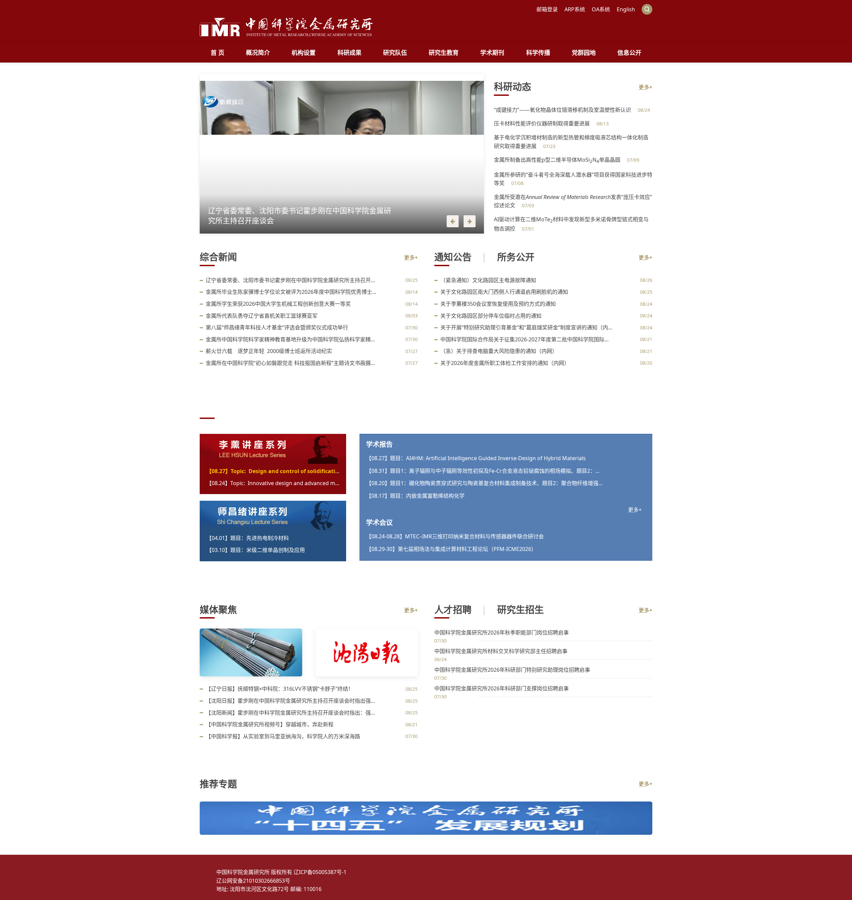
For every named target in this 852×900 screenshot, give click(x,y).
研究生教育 (444, 53)
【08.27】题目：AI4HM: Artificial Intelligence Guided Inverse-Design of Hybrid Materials (476, 458)
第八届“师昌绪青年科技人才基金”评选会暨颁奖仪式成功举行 (277, 327)
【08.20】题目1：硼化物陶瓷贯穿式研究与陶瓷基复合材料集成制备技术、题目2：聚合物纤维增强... (484, 483)
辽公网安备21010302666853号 (328, 880)
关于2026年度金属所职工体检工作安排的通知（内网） (504, 363)
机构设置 (304, 53)
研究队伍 (395, 53)
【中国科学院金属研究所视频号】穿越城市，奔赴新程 (269, 724)
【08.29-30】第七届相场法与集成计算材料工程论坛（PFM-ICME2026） (451, 549)
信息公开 (629, 53)
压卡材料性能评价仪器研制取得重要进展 (542, 123)
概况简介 (258, 53)
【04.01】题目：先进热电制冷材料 (247, 538)
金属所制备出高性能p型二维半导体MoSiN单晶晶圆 (558, 159)
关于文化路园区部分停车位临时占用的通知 (490, 315)
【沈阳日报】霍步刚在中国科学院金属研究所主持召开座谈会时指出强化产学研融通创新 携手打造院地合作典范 (292, 700)
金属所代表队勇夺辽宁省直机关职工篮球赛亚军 (262, 315)
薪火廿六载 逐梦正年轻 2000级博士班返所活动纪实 (269, 351)
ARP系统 (574, 9)
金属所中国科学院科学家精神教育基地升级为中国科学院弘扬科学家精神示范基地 (292, 339)
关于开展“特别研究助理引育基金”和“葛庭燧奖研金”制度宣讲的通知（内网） (526, 327)
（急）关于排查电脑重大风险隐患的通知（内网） (498, 351)
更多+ (645, 87)
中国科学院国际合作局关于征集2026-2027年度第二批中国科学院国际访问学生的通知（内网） (526, 339)
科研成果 (349, 53)
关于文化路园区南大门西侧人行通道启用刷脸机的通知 (504, 291)
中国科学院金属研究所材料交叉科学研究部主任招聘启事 (500, 651)
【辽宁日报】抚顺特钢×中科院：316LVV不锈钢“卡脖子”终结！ (279, 688)
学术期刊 (492, 53)
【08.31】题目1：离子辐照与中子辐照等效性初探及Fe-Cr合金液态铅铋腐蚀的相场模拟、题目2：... (482, 470)
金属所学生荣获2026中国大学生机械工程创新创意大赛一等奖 (278, 303)
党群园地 (584, 53)
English (626, 9)
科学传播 (538, 53)
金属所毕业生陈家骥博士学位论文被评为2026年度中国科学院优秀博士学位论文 (292, 291)
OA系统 (601, 9)
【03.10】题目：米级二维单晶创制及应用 (255, 550)
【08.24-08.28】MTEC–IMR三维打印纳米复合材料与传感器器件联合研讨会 (455, 536)
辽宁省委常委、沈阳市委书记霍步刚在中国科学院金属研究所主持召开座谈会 (292, 280)
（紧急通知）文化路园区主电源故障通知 (488, 280)
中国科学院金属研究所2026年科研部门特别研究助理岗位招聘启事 (512, 669)
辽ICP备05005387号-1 (394, 872)
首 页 (217, 53)
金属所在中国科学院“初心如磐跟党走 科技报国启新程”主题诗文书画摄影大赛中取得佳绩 (292, 363)
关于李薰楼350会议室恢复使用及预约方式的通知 (498, 303)
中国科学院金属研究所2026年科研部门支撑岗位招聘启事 (501, 688)
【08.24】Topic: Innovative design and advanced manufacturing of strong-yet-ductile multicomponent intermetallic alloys (272, 483)
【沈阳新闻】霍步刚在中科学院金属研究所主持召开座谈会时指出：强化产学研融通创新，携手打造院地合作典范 (292, 712)
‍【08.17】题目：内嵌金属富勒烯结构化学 (415, 495)
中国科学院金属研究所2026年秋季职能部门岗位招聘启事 (501, 632)
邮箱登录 (547, 9)
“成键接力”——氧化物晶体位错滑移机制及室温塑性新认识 (563, 109)
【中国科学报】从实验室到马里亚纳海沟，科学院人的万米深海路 (283, 736)
